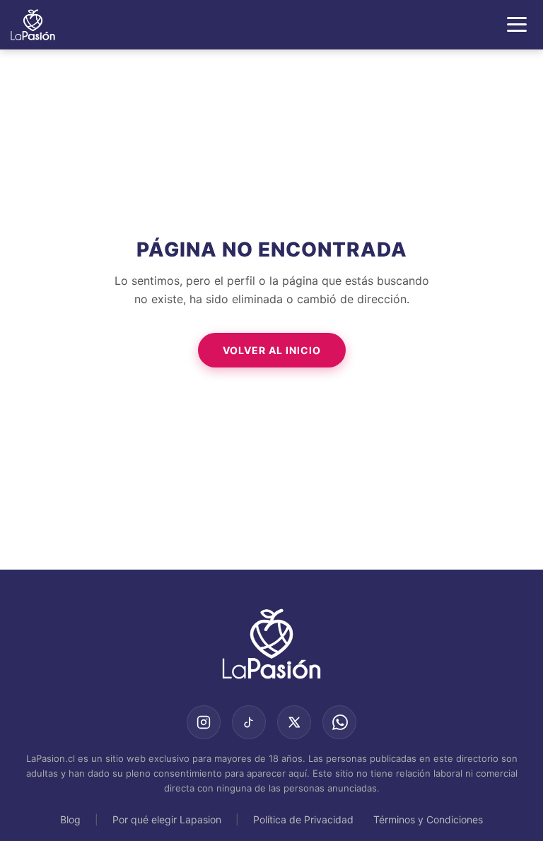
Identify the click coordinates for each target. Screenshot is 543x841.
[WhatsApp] (339, 722)
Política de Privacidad (303, 819)
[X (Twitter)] (294, 722)
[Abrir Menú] (516, 24)
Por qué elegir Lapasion (166, 819)
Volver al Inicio (272, 350)
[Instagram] (204, 722)
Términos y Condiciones (428, 819)
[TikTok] (249, 722)
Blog (70, 819)
